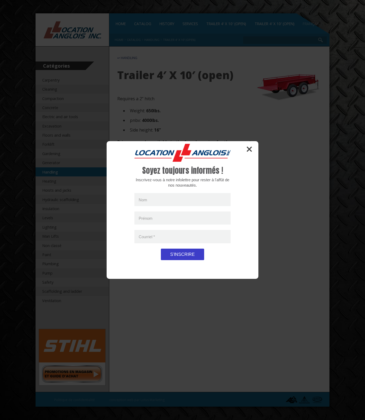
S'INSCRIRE (182, 254)
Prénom (146, 218)
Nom (143, 200)
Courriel (147, 237)
